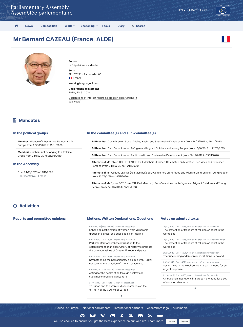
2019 (79, 92)
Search (140, 25)
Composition (48, 25)
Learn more (155, 321)
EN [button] (181, 10)
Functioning (87, 25)
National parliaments (96, 308)
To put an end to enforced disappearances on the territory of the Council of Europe (118, 286)
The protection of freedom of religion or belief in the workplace (193, 230)
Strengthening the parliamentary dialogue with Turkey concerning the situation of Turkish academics (120, 260)
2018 (87, 92)
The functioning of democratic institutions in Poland (193, 255)
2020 (72, 92)
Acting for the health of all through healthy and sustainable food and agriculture (116, 273)
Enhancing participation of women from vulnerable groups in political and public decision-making (118, 230)
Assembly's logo (158, 308)
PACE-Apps (199, 10)
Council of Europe (67, 308)
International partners (128, 308)
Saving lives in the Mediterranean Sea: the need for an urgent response (195, 266)
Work (68, 25)
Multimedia (180, 308)
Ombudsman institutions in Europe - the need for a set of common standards (195, 279)
